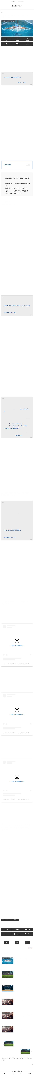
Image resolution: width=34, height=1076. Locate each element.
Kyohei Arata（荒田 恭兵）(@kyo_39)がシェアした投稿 (17, 663)
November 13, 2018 (9, 537)
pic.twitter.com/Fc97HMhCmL (12, 530)
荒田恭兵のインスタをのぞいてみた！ (16, 188)
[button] (27, 44)
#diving (28, 305)
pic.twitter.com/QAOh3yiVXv (12, 428)
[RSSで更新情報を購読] (27, 942)
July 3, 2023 (18, 435)
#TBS (25, 425)
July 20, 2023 (22, 82)
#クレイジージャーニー (16, 425)
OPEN (28, 164)
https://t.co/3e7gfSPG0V (11, 305)
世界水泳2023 (24, 919)
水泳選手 (5, 922)
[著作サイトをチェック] (6, 942)
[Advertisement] (17, 140)
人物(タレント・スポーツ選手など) (11, 919)
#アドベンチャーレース (16, 423)
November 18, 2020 (9, 312)
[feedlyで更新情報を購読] (17, 942)
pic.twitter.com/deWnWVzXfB (12, 77)
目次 (14, 175)
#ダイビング (21, 305)
